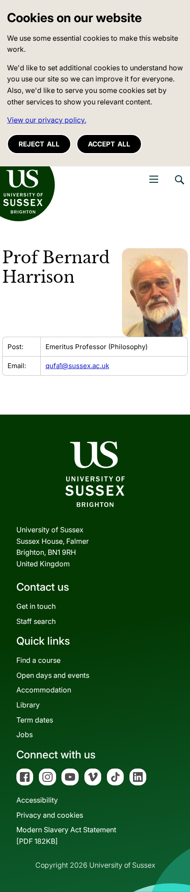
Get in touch (36, 606)
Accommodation (43, 689)
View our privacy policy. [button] (46, 119)
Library (28, 704)
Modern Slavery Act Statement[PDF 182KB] (66, 835)
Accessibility (37, 800)
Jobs (24, 734)
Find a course (38, 660)
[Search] (179, 186)
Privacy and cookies (49, 815)
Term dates (34, 719)
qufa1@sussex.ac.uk (77, 365)
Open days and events (52, 675)
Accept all (109, 144)
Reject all (39, 144)
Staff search (36, 621)
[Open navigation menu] (153, 179)
